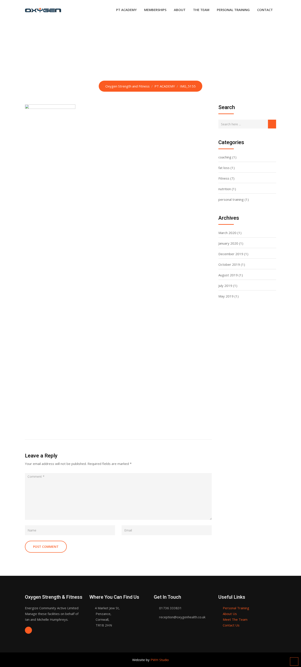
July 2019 (225, 285)
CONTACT (265, 9)
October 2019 (229, 264)
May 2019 (226, 296)
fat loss (224, 167)
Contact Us (231, 625)
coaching (224, 157)
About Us (230, 613)
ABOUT (180, 9)
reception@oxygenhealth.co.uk (182, 617)
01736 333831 (170, 608)
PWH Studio (159, 660)
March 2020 (227, 232)
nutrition (224, 189)
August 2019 (228, 275)
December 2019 (230, 254)
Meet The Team (235, 619)
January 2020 (228, 243)
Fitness (223, 178)
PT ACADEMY (126, 9)
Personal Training (236, 608)
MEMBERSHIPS (155, 9)
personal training (231, 199)
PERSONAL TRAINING (233, 9)
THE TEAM (201, 9)
